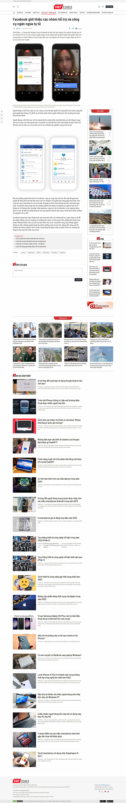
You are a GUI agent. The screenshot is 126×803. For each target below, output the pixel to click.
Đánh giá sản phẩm (22, 376)
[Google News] (78, 28)
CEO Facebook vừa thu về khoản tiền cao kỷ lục (30, 238)
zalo (102, 791)
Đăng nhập (109, 6)
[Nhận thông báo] (99, 7)
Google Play (110, 801)
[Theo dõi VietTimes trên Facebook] (99, 791)
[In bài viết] (73, 29)
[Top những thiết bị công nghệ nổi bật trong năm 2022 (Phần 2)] (24, 543)
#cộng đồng (46, 252)
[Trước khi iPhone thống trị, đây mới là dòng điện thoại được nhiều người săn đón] (107, 256)
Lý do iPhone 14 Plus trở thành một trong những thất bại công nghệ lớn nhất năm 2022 (59, 676)
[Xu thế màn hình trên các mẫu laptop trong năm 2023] (24, 485)
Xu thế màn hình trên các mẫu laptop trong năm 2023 (58, 480)
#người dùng (31, 252)
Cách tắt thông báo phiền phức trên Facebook (30, 246)
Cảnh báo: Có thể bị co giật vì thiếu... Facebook (30, 244)
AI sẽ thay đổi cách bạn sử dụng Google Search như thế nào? (95, 246)
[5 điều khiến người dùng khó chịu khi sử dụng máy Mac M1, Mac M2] (24, 720)
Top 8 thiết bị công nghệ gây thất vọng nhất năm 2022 (59, 578)
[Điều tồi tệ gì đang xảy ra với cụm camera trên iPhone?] (24, 641)
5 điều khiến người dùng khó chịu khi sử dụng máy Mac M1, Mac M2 (59, 715)
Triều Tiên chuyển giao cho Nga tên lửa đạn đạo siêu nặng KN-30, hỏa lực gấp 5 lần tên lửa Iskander (97, 134)
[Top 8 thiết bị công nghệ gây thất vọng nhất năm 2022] (24, 583)
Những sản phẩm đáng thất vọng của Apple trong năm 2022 (59, 597)
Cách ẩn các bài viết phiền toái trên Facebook (30, 241)
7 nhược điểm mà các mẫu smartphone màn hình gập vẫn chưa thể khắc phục (59, 735)
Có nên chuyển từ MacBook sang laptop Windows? (60, 655)
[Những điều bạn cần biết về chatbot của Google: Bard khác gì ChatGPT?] (107, 282)
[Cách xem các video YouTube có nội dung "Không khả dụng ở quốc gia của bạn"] (107, 269)
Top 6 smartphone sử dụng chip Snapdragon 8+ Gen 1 (58, 754)
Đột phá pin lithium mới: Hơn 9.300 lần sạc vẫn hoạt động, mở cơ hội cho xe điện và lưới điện (97, 203)
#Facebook (54, 252)
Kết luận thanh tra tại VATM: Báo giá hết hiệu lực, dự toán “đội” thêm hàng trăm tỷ (75, 341)
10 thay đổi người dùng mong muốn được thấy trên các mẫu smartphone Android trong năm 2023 (60, 499)
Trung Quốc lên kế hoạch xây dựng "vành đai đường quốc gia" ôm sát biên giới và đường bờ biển (97, 228)
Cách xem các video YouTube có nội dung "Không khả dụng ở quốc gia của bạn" (94, 270)
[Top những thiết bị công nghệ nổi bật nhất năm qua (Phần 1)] (24, 563)
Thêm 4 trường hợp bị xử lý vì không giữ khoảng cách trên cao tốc (75, 364)
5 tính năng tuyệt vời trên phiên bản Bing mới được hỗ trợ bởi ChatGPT (94, 293)
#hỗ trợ (38, 252)
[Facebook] (69, 28)
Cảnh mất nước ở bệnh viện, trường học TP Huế (96, 180)
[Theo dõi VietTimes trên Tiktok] (108, 791)
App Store (103, 801)
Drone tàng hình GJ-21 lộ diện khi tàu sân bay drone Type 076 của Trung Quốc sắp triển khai (101, 365)
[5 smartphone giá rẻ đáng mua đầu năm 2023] (24, 524)
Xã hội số (20, 12)
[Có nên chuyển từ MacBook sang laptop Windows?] (24, 661)
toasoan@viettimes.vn (104, 785)
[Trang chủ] (14, 12)
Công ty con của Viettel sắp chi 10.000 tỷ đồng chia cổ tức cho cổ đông (100, 341)
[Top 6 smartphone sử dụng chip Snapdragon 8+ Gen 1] (24, 759)
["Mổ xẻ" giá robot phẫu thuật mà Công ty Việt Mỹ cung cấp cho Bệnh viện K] (100, 147)
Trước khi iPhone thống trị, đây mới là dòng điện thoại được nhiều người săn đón (94, 257)
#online (23, 252)
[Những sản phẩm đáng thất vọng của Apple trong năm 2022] (24, 602)
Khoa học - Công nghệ (48, 12)
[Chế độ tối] (103, 7)
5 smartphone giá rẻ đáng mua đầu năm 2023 (57, 518)
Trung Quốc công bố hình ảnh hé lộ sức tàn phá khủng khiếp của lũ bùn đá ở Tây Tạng (49, 341)
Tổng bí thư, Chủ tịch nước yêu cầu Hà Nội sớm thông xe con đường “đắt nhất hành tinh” (24, 341)
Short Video (73, 12)
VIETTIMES (63, 6)
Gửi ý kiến (78, 279)
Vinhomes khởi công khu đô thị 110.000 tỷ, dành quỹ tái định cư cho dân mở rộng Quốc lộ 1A (50, 365)
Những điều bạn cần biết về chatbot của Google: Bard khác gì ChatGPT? (95, 282)
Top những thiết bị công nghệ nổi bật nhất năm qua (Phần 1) (60, 558)
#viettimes (62, 252)
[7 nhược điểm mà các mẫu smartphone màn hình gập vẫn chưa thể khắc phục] (24, 739)
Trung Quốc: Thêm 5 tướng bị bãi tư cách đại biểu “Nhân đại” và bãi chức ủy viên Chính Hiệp (24, 365)
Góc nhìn (28, 12)
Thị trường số (62, 12)
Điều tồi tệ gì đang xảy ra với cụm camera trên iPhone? (58, 637)
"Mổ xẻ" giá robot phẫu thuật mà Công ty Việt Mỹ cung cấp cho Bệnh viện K (97, 158)
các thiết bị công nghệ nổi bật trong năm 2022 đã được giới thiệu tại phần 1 (52, 545)
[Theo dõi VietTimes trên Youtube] (105, 791)
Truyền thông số (107, 12)
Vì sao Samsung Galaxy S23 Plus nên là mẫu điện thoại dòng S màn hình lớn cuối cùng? (59, 617)
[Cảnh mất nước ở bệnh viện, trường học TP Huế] (100, 170)
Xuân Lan (18, 28)
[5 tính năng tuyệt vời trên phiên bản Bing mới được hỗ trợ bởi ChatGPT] (107, 292)
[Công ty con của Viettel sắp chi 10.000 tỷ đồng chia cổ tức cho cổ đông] (101, 330)
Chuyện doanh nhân (93, 12)
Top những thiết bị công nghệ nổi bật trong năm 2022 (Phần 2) (58, 539)
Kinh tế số (36, 12)
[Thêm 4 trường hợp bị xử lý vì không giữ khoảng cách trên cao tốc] (75, 354)
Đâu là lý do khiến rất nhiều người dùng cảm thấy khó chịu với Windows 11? (59, 695)
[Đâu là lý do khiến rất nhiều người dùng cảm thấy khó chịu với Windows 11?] (24, 700)
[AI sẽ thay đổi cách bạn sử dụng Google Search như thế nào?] (107, 245)
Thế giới (82, 12)
